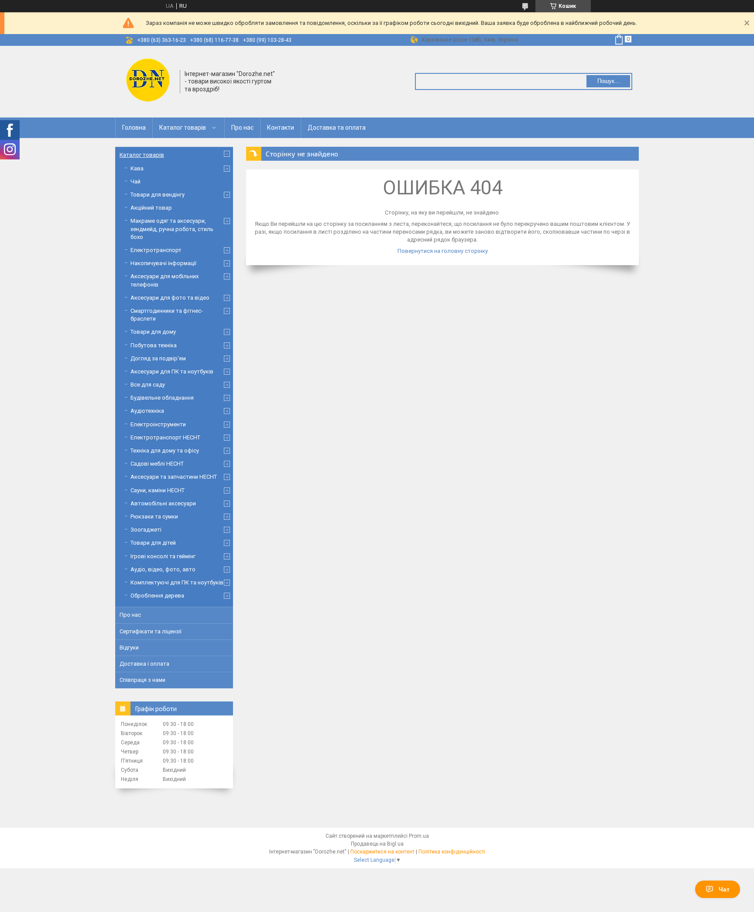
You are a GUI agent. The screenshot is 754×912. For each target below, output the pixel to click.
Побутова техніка (153, 345)
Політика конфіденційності (451, 852)
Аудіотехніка (147, 411)
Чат (724, 889)
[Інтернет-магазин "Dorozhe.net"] (148, 81)
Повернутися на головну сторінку (443, 251)
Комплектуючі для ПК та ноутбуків (176, 582)
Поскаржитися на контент (382, 852)
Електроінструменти (158, 424)
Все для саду (147, 384)
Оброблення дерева (157, 595)
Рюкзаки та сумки (154, 516)
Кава (137, 168)
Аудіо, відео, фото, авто (162, 569)
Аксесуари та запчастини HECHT (173, 476)
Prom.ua (419, 836)
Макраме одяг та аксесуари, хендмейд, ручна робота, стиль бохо (171, 229)
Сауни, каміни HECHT (157, 490)
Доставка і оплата (144, 663)
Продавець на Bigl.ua (377, 844)
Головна (134, 127)
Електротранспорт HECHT (165, 437)
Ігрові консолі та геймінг (162, 556)
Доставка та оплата (337, 127)
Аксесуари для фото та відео (169, 297)
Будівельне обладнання (162, 397)
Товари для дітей (153, 542)
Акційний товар (151, 207)
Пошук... (608, 81)
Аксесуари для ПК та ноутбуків (171, 371)
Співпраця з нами (142, 680)
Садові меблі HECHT (157, 463)
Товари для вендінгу (157, 194)
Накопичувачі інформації (163, 263)
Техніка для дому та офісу (164, 450)
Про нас (242, 127)
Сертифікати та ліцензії (151, 631)
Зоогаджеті (145, 529)
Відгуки (129, 647)
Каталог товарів (182, 127)
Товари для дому (153, 331)
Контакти (280, 127)
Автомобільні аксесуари (163, 503)
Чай (135, 181)
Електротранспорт (156, 250)
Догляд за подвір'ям (158, 358)
